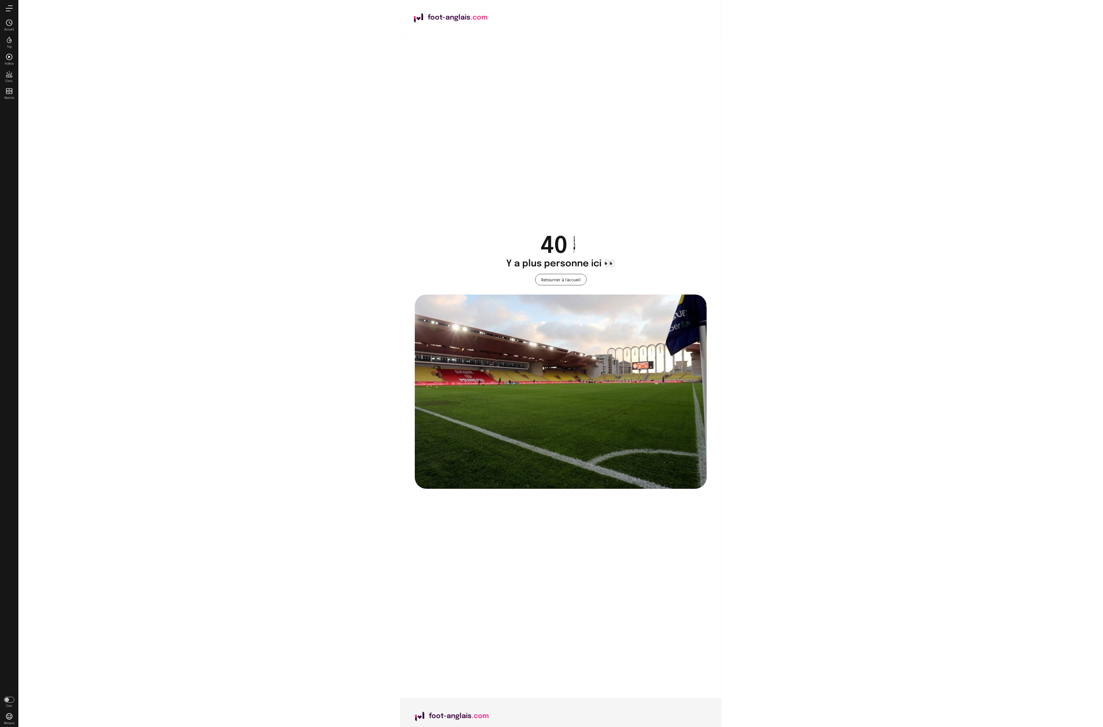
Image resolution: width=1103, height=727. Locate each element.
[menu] (9, 8)
